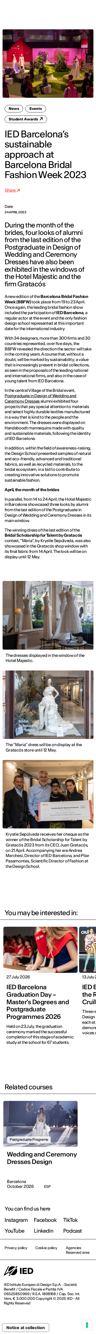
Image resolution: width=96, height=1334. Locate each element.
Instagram (16, 1220)
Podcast (72, 1230)
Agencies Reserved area (77, 1250)
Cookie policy (46, 1247)
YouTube (14, 1230)
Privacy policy (16, 1247)
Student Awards (24, 119)
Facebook (45, 1220)
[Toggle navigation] (88, 11)
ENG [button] (47, 10)
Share (10, 190)
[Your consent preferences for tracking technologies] (87, 1325)
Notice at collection (25, 1327)
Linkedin (43, 1230)
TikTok (70, 1220)
